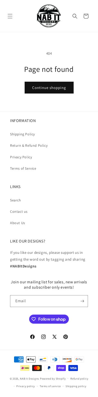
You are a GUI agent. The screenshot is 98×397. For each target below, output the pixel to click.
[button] (10, 16)
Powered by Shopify (53, 378)
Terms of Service (23, 168)
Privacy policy (25, 386)
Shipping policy (76, 386)
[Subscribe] (82, 301)
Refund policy (79, 378)
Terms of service (50, 386)
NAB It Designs (29, 378)
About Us (17, 223)
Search (15, 200)
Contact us (19, 211)
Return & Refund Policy (28, 145)
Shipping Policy (22, 134)
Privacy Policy (21, 157)
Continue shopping (49, 87)
